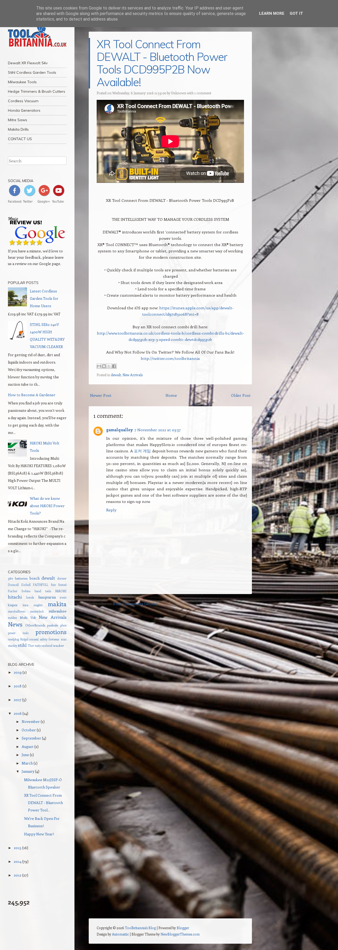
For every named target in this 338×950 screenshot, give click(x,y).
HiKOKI (61, 591)
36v (10, 578)
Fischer (12, 591)
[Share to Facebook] (114, 366)
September (31, 738)
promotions (51, 632)
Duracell (13, 585)
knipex (12, 605)
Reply (111, 509)
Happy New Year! (39, 833)
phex (63, 625)
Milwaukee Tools (22, 82)
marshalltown (16, 611)
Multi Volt (28, 617)
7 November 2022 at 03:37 (157, 429)
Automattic (120, 934)
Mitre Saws (17, 119)
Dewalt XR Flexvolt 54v (28, 63)
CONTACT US (20, 138)
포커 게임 (142, 450)
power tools (18, 633)
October (29, 729)
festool (62, 585)
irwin (63, 597)
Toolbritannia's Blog (140, 927)
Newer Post (100, 395)
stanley (12, 646)
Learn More (271, 13)
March (27, 763)
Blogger (183, 927)
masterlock (37, 611)
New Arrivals (133, 375)
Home (171, 395)
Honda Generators (24, 110)
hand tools (43, 591)
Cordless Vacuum (23, 101)
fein (53, 585)
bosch (35, 578)
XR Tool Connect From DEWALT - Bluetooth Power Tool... (43, 802)
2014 (17, 861)
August (28, 746)
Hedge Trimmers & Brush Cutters (36, 91)
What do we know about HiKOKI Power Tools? (47, 506)
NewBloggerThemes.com (180, 934)
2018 (18, 685)
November (31, 721)
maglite (38, 605)
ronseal (34, 639)
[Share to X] (109, 366)
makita (57, 604)
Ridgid (24, 639)
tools (38, 646)
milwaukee (58, 611)
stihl (22, 645)
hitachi (15, 597)
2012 (17, 875)
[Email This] (99, 366)
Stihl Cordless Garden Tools (32, 72)
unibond (46, 646)
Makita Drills (18, 129)
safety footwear (50, 639)
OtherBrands (35, 625)
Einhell (26, 585)
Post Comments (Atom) (135, 603)
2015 (17, 847)
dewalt (116, 375)
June (25, 754)
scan (64, 639)
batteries (21, 578)
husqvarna (47, 597)
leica (25, 605)
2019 (18, 672)
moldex (12, 618)
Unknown (178, 93)
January (28, 771)
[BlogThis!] (104, 366)
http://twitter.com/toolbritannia (170, 358)
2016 (18, 713)
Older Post (241, 395)
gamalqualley (119, 429)
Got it (296, 13)
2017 (17, 699)
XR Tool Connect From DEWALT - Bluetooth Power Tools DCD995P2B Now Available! (162, 63)
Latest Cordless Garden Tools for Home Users (44, 298)
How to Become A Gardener (31, 394)
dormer (62, 578)
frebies (26, 591)
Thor (31, 646)
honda (30, 597)
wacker (58, 645)
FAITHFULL (40, 585)
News (15, 624)
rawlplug (13, 639)
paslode (52, 625)
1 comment (202, 93)
